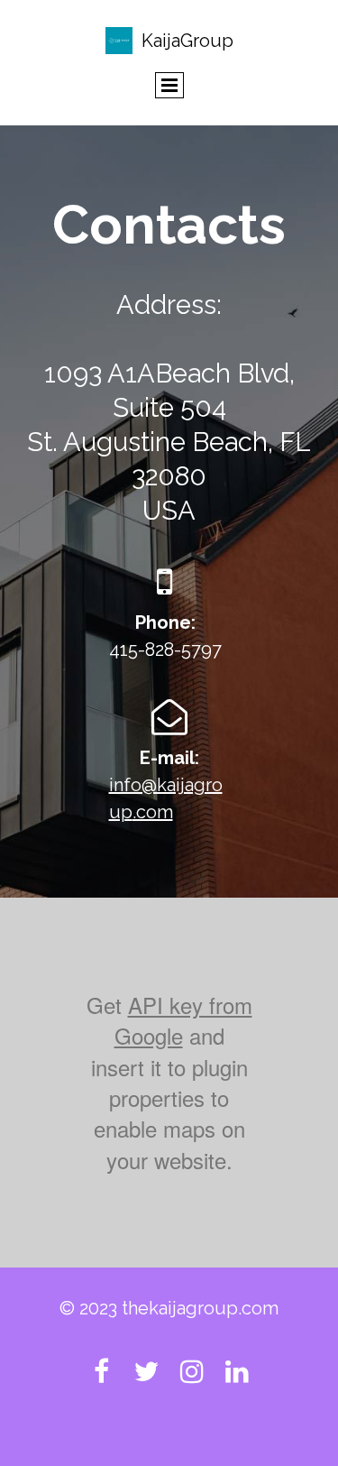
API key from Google (183, 1020)
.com (152, 812)
